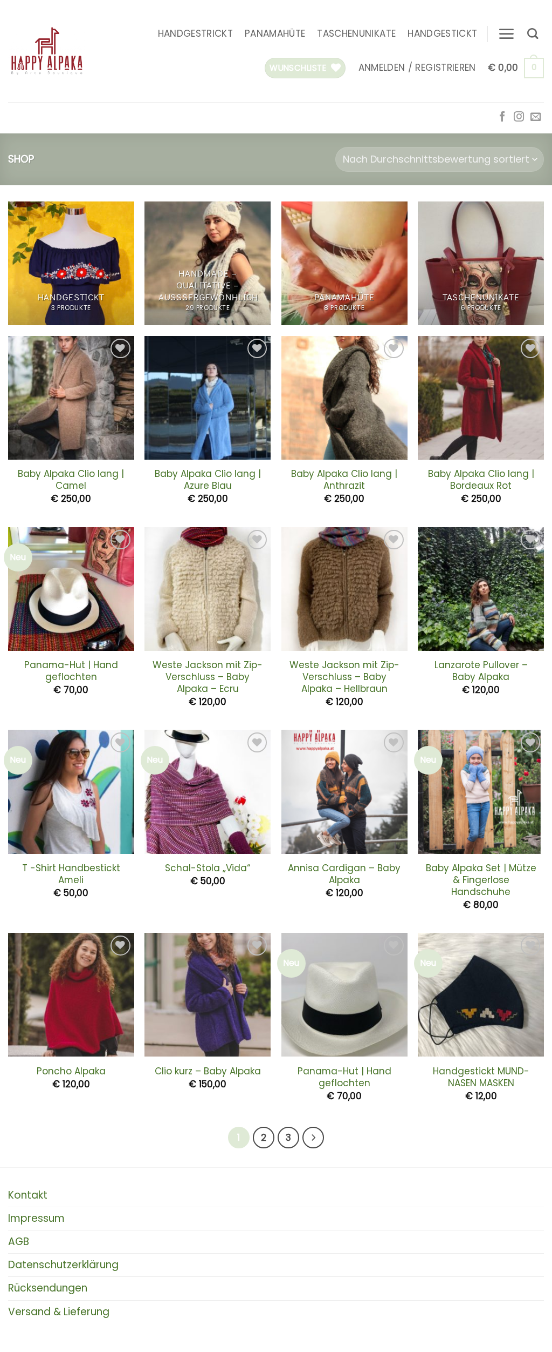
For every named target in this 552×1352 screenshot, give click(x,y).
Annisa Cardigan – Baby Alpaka (344, 874)
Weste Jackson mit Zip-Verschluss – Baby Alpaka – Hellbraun (344, 677)
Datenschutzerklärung (63, 1264)
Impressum (36, 1218)
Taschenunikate (356, 33)
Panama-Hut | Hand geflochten (71, 671)
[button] (506, 34)
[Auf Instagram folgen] (519, 117)
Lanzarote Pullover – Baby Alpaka (481, 671)
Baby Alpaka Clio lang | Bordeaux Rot (481, 480)
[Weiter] (313, 1137)
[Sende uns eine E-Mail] (535, 117)
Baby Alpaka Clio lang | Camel (71, 480)
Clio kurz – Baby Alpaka (208, 1071)
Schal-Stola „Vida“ (207, 868)
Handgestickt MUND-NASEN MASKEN (481, 1077)
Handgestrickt (195, 33)
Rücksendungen (47, 1288)
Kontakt (27, 1195)
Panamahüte (275, 33)
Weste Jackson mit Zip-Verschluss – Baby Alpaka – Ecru (208, 677)
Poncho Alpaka (71, 1071)
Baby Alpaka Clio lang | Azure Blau (208, 480)
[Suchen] (532, 33)
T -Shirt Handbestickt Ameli (71, 874)
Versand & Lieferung (58, 1311)
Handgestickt (442, 33)
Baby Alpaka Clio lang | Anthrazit (344, 480)
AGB (18, 1241)
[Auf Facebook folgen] (502, 117)
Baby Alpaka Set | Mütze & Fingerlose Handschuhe (481, 880)
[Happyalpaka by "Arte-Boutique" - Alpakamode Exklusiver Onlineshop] (47, 51)
